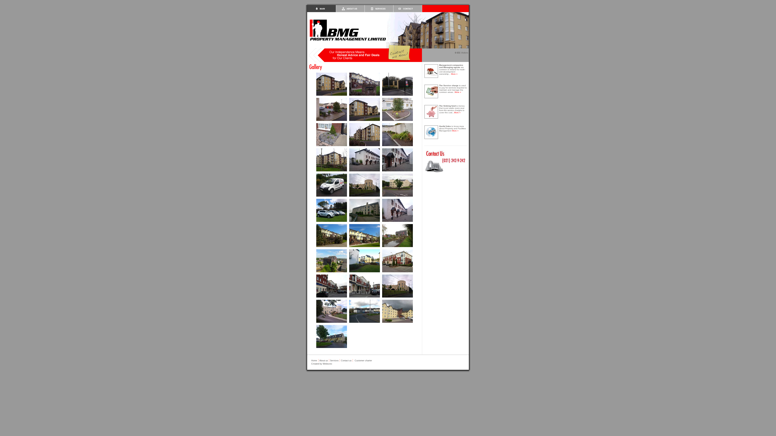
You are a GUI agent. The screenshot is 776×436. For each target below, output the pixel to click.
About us (323, 360)
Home (314, 360)
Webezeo (327, 364)
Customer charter (363, 360)
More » (454, 74)
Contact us (346, 360)
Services (334, 360)
